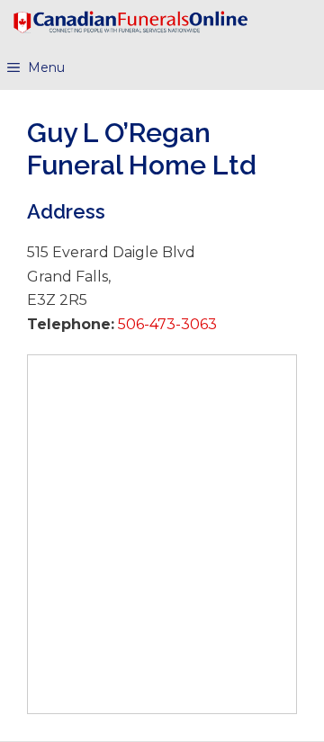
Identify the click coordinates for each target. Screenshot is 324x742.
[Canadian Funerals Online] (130, 22)
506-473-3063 (165, 324)
